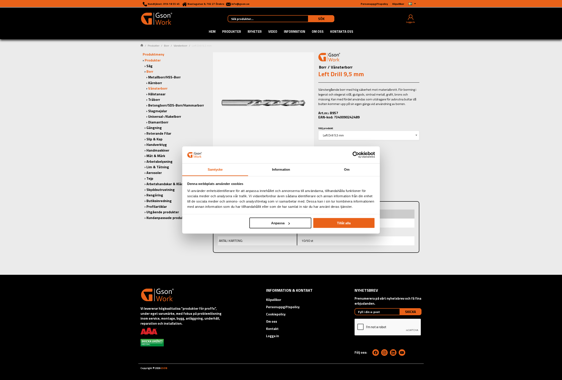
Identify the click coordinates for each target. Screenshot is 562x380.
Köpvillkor (273, 299)
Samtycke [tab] (215, 169)
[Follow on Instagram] (384, 352)
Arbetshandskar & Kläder (166, 183)
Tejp (149, 178)
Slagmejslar (157, 111)
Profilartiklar (156, 206)
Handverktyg (156, 144)
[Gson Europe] (329, 57)
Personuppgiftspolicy (283, 306)
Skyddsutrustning (160, 189)
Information (294, 32)
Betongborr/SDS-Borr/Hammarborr (176, 105)
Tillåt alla (344, 223)
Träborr (154, 99)
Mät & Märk (155, 155)
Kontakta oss (341, 32)
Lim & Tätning (157, 167)
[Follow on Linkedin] (393, 352)
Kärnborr (155, 82)
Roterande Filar (158, 133)
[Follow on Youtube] (402, 352)
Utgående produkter (162, 212)
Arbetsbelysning (159, 161)
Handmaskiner (157, 150)
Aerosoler (154, 172)
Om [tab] (346, 169)
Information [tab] (281, 169)
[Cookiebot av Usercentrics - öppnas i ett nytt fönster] (356, 155)
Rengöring (154, 195)
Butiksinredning (159, 200)
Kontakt (272, 328)
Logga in (272, 335)
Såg (149, 66)
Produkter (231, 32)
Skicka (410, 311)
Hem (212, 32)
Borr (166, 45)
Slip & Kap (154, 139)
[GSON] (156, 18)
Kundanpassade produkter (167, 217)
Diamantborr (158, 122)
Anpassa (278, 223)
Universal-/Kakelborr (164, 116)
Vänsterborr (180, 45)
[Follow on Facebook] (375, 352)
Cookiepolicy (276, 314)
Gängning (154, 127)
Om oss (318, 32)
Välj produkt (325, 128)
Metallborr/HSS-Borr (164, 77)
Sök (321, 18)
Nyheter (255, 32)
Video (272, 32)
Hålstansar (157, 94)
